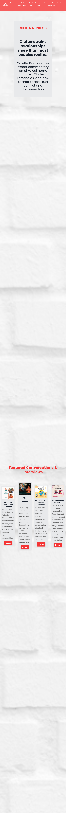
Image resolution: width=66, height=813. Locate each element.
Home (12, 3)
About (59, 3)
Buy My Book (37, 4)
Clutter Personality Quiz (22, 5)
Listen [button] (8, 543)
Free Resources (51, 4)
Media (44, 3)
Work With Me (31, 5)
